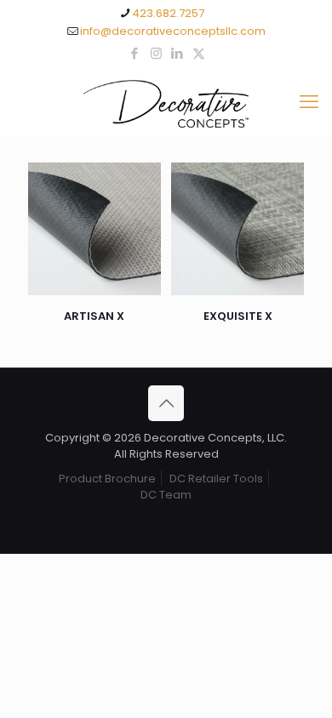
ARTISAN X (94, 316)
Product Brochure (107, 478)
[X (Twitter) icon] (198, 53)
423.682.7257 (168, 13)
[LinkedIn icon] (177, 53)
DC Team (166, 495)
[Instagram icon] (156, 53)
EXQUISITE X (237, 316)
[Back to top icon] (166, 403)
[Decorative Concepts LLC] (166, 102)
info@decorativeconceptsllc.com (173, 31)
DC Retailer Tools (216, 478)
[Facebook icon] (135, 53)
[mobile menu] (309, 102)
